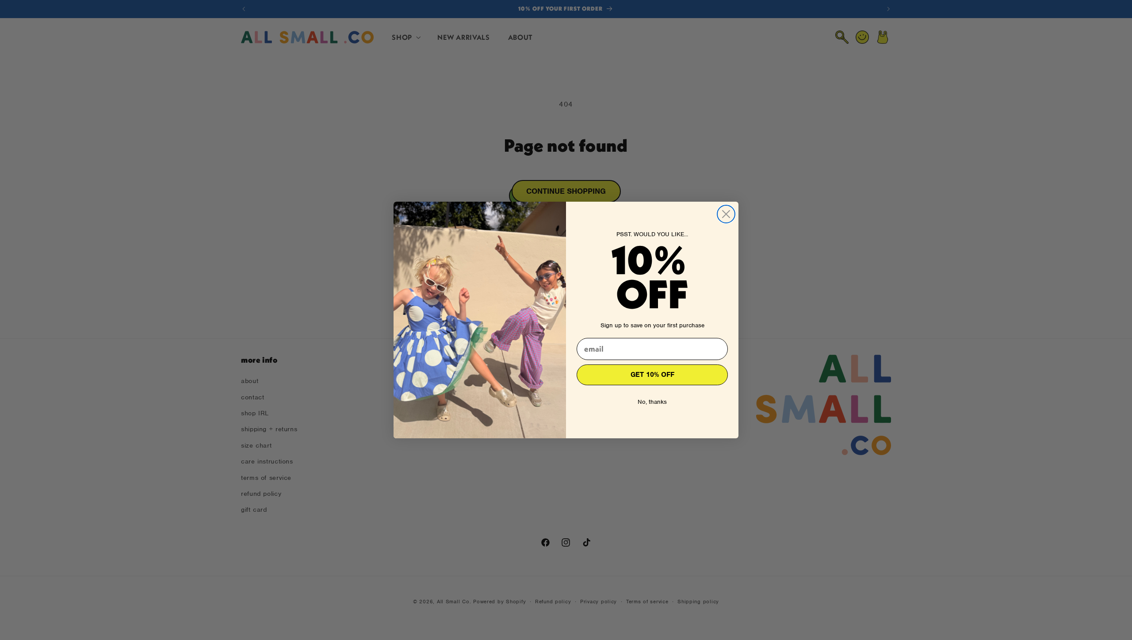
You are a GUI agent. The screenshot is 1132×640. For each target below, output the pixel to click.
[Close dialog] (726, 214)
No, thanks (652, 402)
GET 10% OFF (652, 374)
